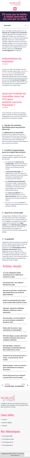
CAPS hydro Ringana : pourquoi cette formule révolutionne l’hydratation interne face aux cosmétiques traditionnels (15, 338)
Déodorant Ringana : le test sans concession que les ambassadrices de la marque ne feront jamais (14, 367)
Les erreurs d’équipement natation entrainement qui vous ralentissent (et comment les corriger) (13, 275)
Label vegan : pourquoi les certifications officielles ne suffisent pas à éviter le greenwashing (13, 310)
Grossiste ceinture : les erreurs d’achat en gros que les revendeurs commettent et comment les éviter (14, 320)
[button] (15, 9)
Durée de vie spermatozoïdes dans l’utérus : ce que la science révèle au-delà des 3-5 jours (15, 301)
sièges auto (10, 202)
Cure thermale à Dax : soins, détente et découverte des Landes (13, 284)
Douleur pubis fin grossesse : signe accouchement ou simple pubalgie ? (12, 329)
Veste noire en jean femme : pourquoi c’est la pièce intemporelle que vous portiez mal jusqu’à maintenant (14, 292)
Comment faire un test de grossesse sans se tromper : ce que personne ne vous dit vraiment (14, 358)
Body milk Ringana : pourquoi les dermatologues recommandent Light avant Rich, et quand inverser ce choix (14, 348)
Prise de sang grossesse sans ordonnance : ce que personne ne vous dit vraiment (14, 376)
